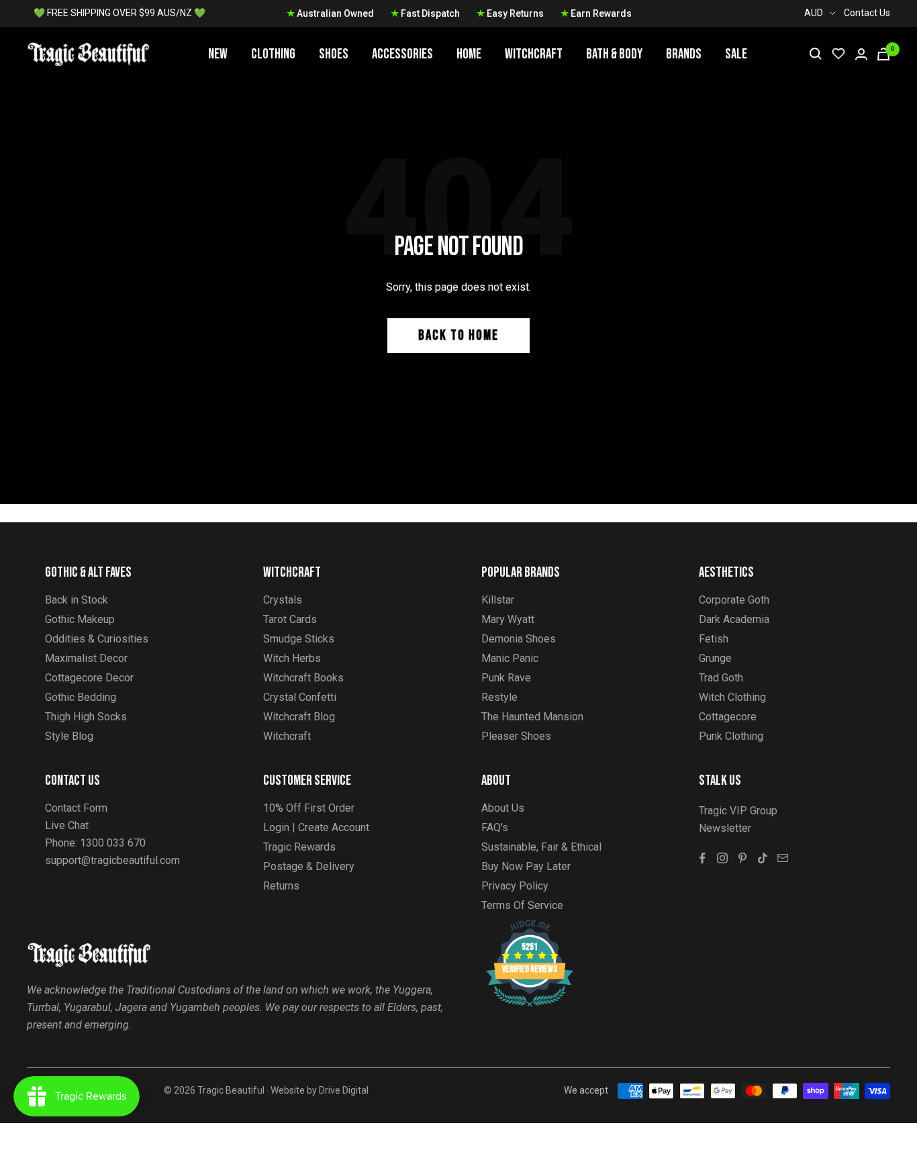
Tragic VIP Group (738, 810)
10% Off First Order (308, 808)
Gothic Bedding (80, 697)
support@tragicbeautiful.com (112, 860)
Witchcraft (534, 54)
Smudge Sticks (298, 638)
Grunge (715, 658)
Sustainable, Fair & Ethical (541, 847)
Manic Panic (509, 658)
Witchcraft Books (303, 677)
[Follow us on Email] (783, 858)
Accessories (402, 54)
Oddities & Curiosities (96, 638)
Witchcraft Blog (299, 716)
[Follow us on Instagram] (722, 858)
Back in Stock (76, 599)
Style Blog (69, 736)
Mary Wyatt (507, 619)
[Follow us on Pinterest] (742, 858)
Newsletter (725, 828)
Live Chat (67, 825)
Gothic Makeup (80, 619)
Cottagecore (728, 716)
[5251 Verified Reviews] (517, 926)
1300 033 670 (113, 842)
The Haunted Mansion (532, 716)
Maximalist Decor (86, 658)
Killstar (497, 599)
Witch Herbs (292, 658)
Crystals (282, 599)
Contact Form (76, 808)
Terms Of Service (522, 905)
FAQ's (494, 827)
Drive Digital (344, 1090)
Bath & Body (614, 54)
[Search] (816, 54)
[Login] (861, 54)
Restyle (499, 697)
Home (468, 54)
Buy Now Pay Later (526, 866)
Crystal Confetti (299, 697)
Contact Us (867, 12)
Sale (736, 54)
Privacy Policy (514, 885)
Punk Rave (506, 677)
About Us (502, 808)
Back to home (458, 335)
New (218, 54)
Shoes (333, 54)
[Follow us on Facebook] (702, 858)
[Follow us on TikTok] (763, 858)
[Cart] (883, 54)
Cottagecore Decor (89, 677)
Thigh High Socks (86, 716)
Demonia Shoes (518, 638)
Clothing (273, 54)
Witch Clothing (732, 697)
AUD (813, 12)
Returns (281, 885)
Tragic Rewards (299, 847)
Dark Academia (734, 619)
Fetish (713, 638)
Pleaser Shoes (516, 736)
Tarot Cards (290, 619)
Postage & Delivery (308, 866)
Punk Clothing (731, 736)
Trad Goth (721, 677)
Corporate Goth (734, 599)
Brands (684, 54)
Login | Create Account (316, 827)
